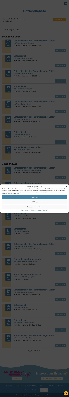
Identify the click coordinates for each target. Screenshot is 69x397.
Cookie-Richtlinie (25, 210)
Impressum (45, 210)
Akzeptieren (34, 197)
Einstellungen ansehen (34, 207)
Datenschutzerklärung (36, 210)
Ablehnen (34, 202)
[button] (66, 187)
